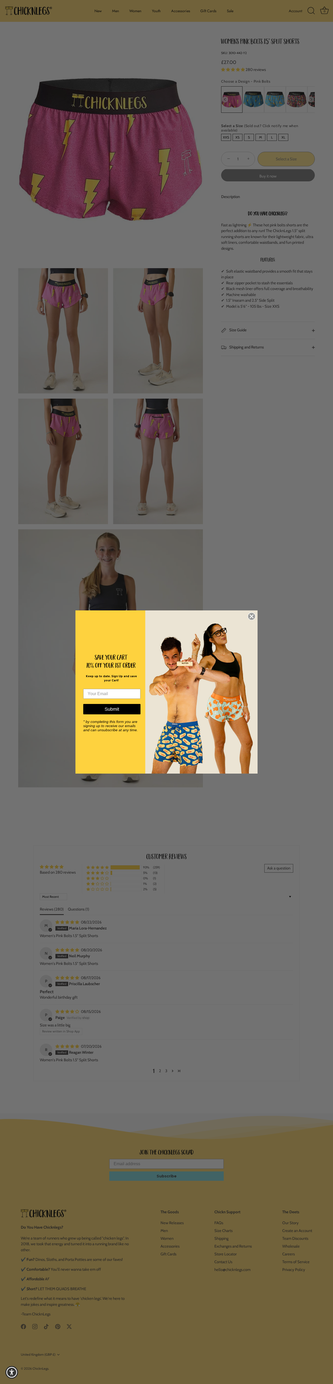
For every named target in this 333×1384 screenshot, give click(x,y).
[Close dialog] (251, 616)
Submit (112, 709)
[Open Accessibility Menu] (11, 1372)
